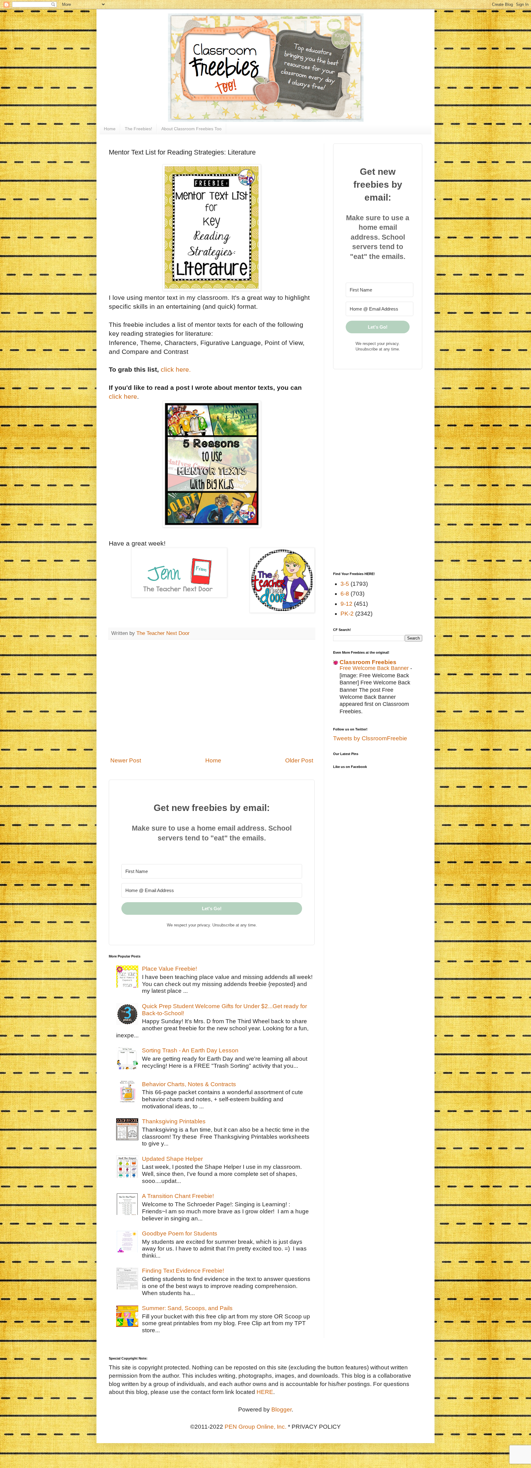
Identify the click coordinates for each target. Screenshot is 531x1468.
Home (110, 128)
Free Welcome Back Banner (375, 668)
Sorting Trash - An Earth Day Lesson (190, 1050)
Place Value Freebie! (169, 968)
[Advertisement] (212, 702)
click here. (176, 369)
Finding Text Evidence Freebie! (183, 1270)
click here (123, 396)
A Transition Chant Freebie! (178, 1196)
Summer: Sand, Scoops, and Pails (187, 1308)
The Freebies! (138, 128)
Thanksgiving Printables (174, 1121)
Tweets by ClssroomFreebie (370, 738)
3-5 (344, 584)
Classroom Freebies (368, 662)
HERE (265, 1392)
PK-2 (347, 613)
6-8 (344, 593)
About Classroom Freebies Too (191, 128)
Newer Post (125, 760)
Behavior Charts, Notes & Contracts (189, 1084)
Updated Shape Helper (172, 1159)
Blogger (281, 1409)
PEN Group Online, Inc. (255, 1426)
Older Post (299, 760)
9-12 (346, 604)
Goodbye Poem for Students (179, 1233)
